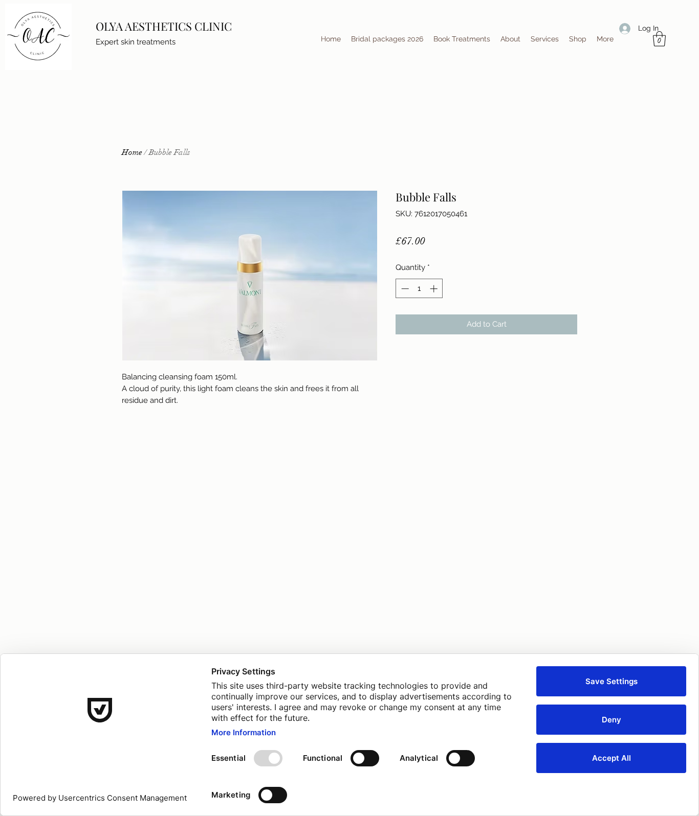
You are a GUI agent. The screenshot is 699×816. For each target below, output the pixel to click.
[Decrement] (404, 288)
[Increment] (435, 288)
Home (132, 152)
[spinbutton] (419, 288)
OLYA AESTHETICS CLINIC (164, 26)
